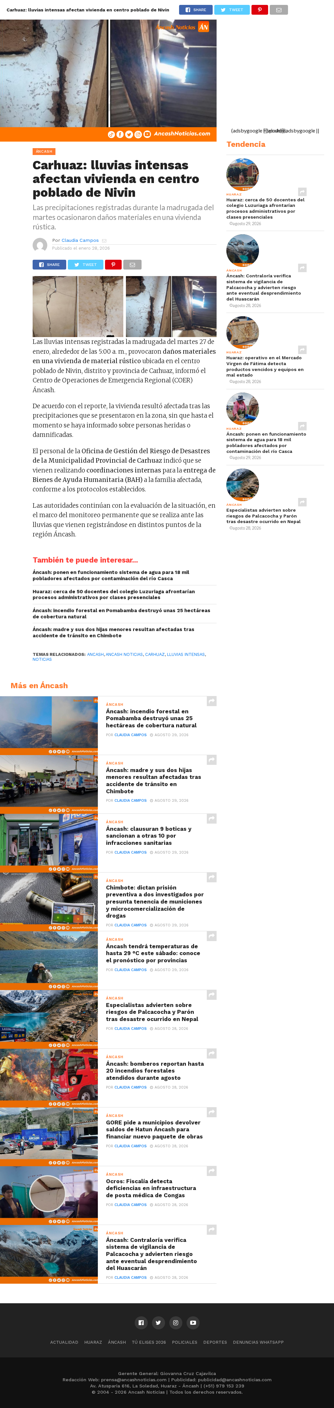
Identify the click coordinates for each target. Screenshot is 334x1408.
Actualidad (64, 1342)
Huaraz (93, 1342)
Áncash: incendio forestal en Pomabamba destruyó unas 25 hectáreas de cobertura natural (121, 614)
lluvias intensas (186, 654)
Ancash (95, 654)
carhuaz (155, 654)
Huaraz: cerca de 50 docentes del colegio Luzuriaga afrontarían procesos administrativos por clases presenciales (114, 595)
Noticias (42, 659)
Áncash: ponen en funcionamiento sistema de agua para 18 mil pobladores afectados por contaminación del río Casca (111, 575)
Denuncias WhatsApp (258, 1342)
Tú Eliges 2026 (149, 1342)
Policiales (184, 1342)
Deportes (215, 1342)
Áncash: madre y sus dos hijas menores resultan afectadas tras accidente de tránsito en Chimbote (113, 633)
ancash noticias (124, 654)
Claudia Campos (80, 240)
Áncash (117, 1342)
